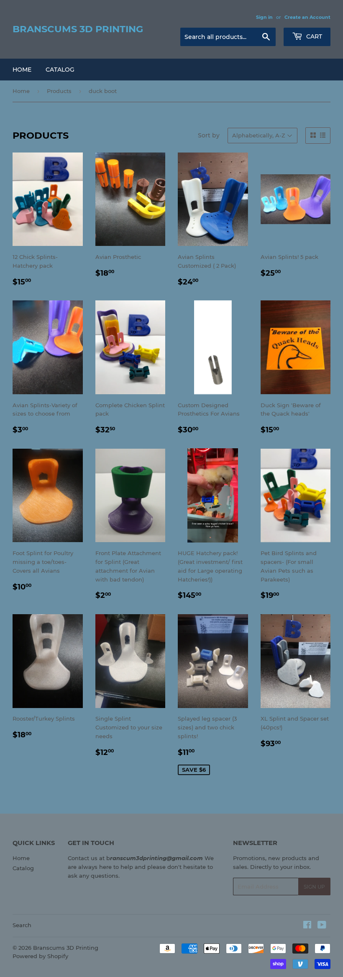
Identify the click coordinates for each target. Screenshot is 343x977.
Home (22, 69)
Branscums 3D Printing (78, 29)
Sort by (209, 135)
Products (59, 91)
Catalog (60, 69)
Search (22, 925)
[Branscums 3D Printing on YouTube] (321, 926)
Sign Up (314, 887)
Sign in (264, 17)
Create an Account (307, 17)
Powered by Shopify (40, 956)
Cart (313, 36)
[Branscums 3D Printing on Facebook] (307, 926)
